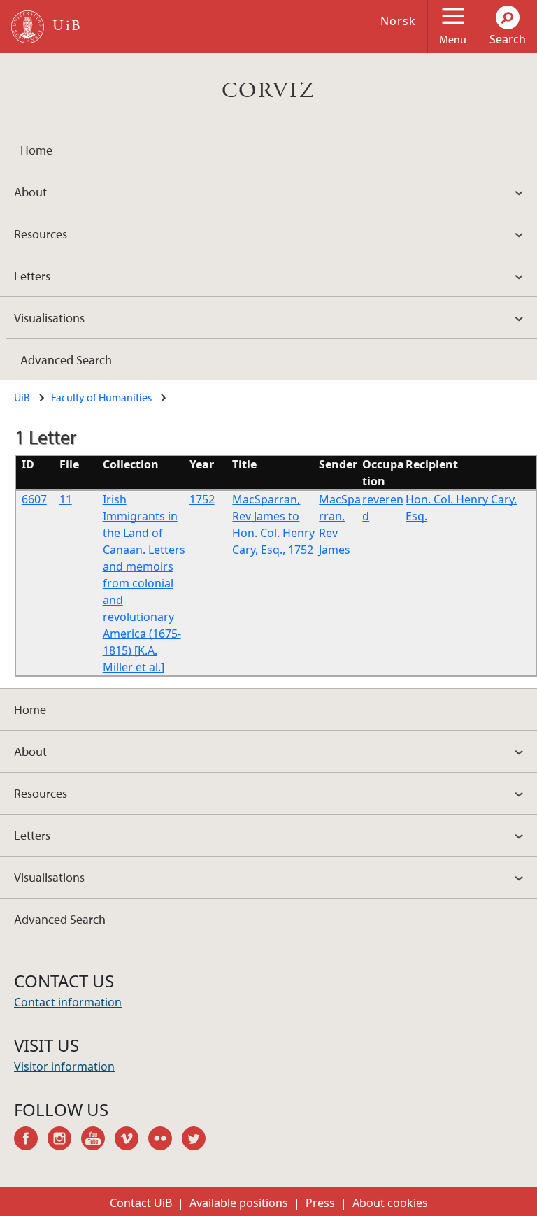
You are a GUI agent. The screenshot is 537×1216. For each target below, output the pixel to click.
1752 (202, 499)
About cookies (390, 1202)
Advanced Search (66, 360)
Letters (32, 276)
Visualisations (49, 318)
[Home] (27, 26)
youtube (98, 1140)
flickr (165, 1140)
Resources (40, 234)
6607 (34, 499)
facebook (31, 1140)
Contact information (68, 1002)
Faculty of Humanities (101, 397)
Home (36, 150)
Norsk (398, 21)
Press (320, 1202)
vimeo (131, 1140)
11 (65, 499)
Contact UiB (141, 1202)
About (30, 192)
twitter (198, 1140)
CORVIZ (268, 91)
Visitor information (64, 1066)
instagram (64, 1140)
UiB (22, 397)
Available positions (238, 1202)
